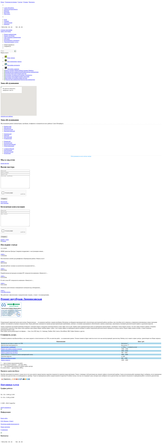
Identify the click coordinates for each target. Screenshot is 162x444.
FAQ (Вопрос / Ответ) (7, 421)
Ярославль (7, 14)
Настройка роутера (21, 78)
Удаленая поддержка (11, 2)
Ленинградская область (11, 9)
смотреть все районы (7, 116)
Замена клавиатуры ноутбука (9, 352)
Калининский (8, 143)
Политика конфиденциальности (10, 424)
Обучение (7, 39)
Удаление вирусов (21, 73)
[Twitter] (27, 379)
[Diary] (15, 379)
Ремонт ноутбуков (9, 36)
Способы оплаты (5, 292)
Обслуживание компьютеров (12, 37)
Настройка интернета (13, 65)
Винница (6, 24)
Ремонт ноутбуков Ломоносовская (21, 299)
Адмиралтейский (9, 148)
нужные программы (6, 30)
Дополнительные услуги (11, 42)
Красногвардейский (10, 144)
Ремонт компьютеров (10, 34)
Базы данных (11, 58)
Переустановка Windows (26, 70)
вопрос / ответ (5, 239)
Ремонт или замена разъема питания (11, 349)
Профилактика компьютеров (30, 72)
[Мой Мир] (24, 379)
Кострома (7, 12)
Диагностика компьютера (27, 79)
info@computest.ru (6, 407)
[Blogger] (13, 379)
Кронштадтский (8, 152)
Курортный (7, 153)
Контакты (32, 2)
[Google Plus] (17, 379)
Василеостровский (9, 131)
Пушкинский (8, 138)
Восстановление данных (14, 61)
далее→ (3, 254)
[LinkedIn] (20, 379)
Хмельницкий (8, 22)
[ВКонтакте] (29, 379)
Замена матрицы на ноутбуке (9, 351)
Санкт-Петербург (9, 8)
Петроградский (8, 129)
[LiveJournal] (22, 379)
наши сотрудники (6, 31)
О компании (4, 429)
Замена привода (5, 360)
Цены (2, 2)
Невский (6, 135)
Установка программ (23, 76)
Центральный (8, 150)
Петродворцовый (9, 146)
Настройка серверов (13, 69)
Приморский (7, 134)
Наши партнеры (5, 427)
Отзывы (25, 2)
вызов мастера (5, 163)
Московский (7, 128)
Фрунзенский (8, 137)
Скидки (20, 2)
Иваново (6, 11)
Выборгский (7, 126)
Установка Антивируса (25, 75)
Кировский (7, 141)
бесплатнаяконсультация (4, 202)
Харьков (6, 21)
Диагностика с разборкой (8, 347)
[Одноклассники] (25, 379)
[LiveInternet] (18, 379)
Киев (5, 19)
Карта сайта (4, 418)
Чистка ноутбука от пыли (8, 358)
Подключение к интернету (11, 40)
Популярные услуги (10, 385)
